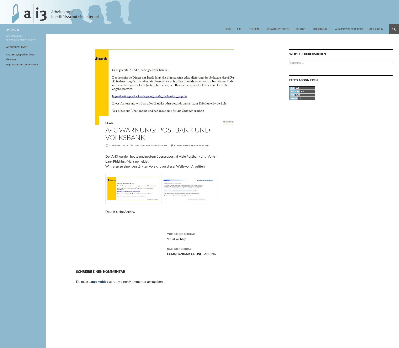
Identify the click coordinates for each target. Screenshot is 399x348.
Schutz (300, 29)
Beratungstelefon (278, 29)
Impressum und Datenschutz (22, 64)
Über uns (11, 59)
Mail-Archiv (376, 29)
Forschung (320, 29)
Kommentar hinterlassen (191, 145)
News (228, 29)
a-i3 (239, 29)
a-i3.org (12, 29)
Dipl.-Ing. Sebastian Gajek (151, 145)
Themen (254, 29)
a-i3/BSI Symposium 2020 (349, 29)
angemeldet (99, 281)
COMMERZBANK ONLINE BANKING (191, 251)
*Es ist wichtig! (181, 236)
